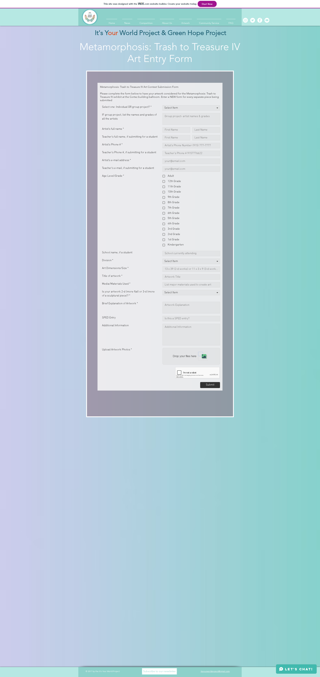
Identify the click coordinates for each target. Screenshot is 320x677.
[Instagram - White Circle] (245, 20)
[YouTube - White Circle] (266, 20)
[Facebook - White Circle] (259, 20)
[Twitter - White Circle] (252, 20)
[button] (159, 671)
